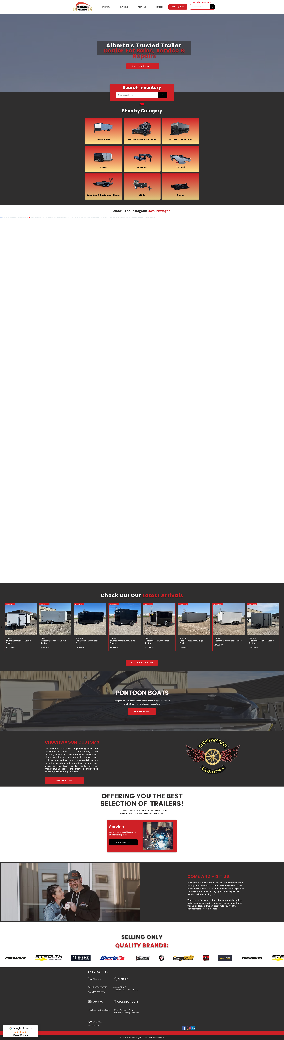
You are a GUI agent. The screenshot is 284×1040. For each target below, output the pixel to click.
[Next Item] (277, 399)
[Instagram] (189, 1028)
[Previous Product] (1, 627)
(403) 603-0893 (204, 2)
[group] (142, 627)
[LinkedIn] (193, 1028)
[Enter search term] (212, 6)
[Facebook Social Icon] (184, 1028)
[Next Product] (282, 627)
